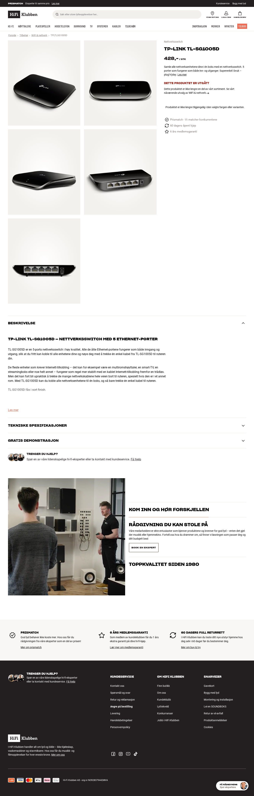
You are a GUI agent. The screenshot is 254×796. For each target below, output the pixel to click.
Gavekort (209, 685)
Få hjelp (136, 459)
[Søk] (57, 14)
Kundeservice (222, 3)
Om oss (161, 692)
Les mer (56, 3)
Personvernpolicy (120, 727)
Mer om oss (58, 754)
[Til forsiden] (22, 14)
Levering (115, 713)
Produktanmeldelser (215, 720)
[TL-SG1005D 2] (120, 83)
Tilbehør (24, 35)
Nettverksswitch (173, 41)
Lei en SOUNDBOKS (215, 706)
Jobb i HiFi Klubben (168, 720)
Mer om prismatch (31, 647)
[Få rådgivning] (243, 785)
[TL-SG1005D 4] (120, 172)
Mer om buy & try (191, 647)
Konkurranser (165, 713)
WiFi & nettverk (39, 35)
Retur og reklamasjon (122, 699)
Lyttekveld (163, 706)
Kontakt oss (117, 685)
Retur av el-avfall (213, 713)
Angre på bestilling (121, 706)
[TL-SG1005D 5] (44, 261)
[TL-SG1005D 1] (44, 83)
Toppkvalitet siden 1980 (164, 546)
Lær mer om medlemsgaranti (126, 647)
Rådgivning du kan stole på (168, 531)
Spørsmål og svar (120, 692)
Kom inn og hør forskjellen (169, 516)
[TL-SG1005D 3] (44, 172)
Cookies (208, 727)
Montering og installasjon (218, 699)
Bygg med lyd (239, 3)
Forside (12, 35)
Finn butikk (163, 685)
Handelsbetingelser (121, 720)
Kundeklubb (164, 699)
